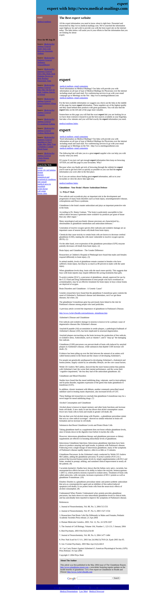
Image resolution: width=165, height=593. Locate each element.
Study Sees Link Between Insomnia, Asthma (45, 51)
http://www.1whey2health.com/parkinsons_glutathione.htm (83, 313)
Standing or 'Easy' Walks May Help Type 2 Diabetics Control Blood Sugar (46, 145)
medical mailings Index (68, 123)
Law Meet (83, 591)
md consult (42, 182)
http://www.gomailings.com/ (82, 586)
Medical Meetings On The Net (69, 588)
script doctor (43, 189)
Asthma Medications (45, 133)
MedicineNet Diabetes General (45, 59)
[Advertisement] (45, 31)
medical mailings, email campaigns (74, 86)
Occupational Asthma (46, 124)
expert (39, 17)
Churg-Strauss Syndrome (43, 159)
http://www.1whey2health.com (79, 572)
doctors (41, 175)
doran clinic (42, 193)
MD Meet (56, 588)
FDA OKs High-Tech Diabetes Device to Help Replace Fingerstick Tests (46, 77)
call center (42, 191)
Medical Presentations (69, 591)
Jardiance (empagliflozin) (43, 63)
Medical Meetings (84, 588)
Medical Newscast (96, 591)
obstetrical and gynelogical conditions (47, 178)
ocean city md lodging (47, 170)
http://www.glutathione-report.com (74, 567)
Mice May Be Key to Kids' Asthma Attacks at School (46, 92)
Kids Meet (94, 588)
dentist (40, 172)
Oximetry (41, 115)
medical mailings (44, 22)
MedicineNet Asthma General (45, 45)
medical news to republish (44, 185)
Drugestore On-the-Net (104, 588)
